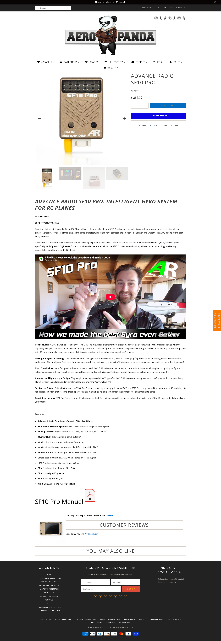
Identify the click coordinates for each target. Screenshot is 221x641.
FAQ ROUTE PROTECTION (49, 589)
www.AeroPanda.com (101, 627)
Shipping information (63, 619)
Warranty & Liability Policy (110, 619)
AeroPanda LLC (127, 627)
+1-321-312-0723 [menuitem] (146, 8)
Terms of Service (174, 619)
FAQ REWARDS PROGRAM (49, 585)
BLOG (49, 603)
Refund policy (96, 622)
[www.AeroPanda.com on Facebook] (160, 18)
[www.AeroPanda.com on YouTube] (165, 18)
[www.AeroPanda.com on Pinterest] (170, 18)
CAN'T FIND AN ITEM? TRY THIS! (49, 607)
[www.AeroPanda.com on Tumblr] (174, 18)
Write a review (91, 533)
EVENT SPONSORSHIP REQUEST (49, 611)
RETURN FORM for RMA (49, 596)
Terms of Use (46, 619)
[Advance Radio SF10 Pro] (82, 118)
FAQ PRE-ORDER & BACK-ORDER (49, 578)
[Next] (124, 118)
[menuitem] (45, 62)
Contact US (110, 622)
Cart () (169, 8)
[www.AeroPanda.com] (110, 35)
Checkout (180, 8)
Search (142, 619)
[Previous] (39, 118)
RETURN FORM (124, 622)
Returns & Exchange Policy (86, 619)
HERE (110, 515)
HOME (49, 574)
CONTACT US (49, 592)
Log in (158, 8)
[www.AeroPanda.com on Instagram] (179, 18)
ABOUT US (49, 600)
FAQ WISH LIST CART (49, 582)
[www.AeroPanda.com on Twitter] (156, 18)
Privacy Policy (129, 619)
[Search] (37, 8)
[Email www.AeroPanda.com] (183, 18)
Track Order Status (156, 619)
